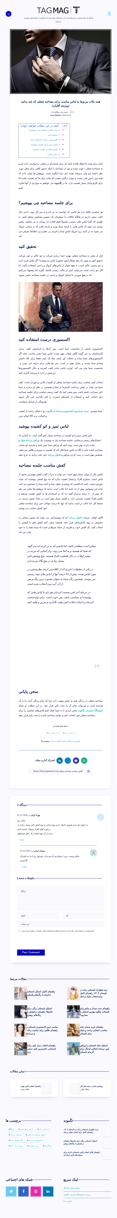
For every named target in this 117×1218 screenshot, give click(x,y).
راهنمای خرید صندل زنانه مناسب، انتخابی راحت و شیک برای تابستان (93, 1030)
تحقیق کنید (53, 135)
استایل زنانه (68, 741)
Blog (12, 1129)
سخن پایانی (52, 154)
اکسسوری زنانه (16, 1140)
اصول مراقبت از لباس (36, 1135)
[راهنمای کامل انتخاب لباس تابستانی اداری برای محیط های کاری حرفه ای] (107, 1154)
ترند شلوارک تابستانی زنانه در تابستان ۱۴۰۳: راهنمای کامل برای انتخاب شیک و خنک (93, 993)
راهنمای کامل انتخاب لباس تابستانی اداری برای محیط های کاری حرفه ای (81, 1153)
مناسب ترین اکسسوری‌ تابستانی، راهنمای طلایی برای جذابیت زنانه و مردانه (42, 1030)
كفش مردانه (75, 517)
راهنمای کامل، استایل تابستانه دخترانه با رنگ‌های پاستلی (41, 993)
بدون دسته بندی (16, 1146)
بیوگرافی (48, 1146)
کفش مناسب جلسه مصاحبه (45, 149)
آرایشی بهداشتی (26, 1129)
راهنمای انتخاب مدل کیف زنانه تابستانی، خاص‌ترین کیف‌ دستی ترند (41, 1048)
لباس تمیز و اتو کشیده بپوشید (44, 144)
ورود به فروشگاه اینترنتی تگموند (76, 1194)
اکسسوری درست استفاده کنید (44, 139)
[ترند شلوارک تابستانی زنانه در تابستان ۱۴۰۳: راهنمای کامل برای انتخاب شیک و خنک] (107, 1132)
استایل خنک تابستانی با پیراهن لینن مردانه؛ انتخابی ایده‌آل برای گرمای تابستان (94, 1048)
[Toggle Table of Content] (63, 125)
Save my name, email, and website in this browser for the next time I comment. (58, 931)
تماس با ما (67, 1201)
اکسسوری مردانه (35, 1140)
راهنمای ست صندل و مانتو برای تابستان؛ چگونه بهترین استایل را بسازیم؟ (95, 1011)
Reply (21, 840)
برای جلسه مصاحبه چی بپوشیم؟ (43, 130)
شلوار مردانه (54, 454)
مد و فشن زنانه (53, 733)
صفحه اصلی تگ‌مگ (71, 1188)
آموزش (77, 741)
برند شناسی (33, 1146)
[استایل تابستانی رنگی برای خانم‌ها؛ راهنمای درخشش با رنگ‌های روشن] (107, 1143)
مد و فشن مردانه (70, 733)
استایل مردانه (56, 741)
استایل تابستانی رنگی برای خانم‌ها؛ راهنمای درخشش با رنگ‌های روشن (40, 1011)
